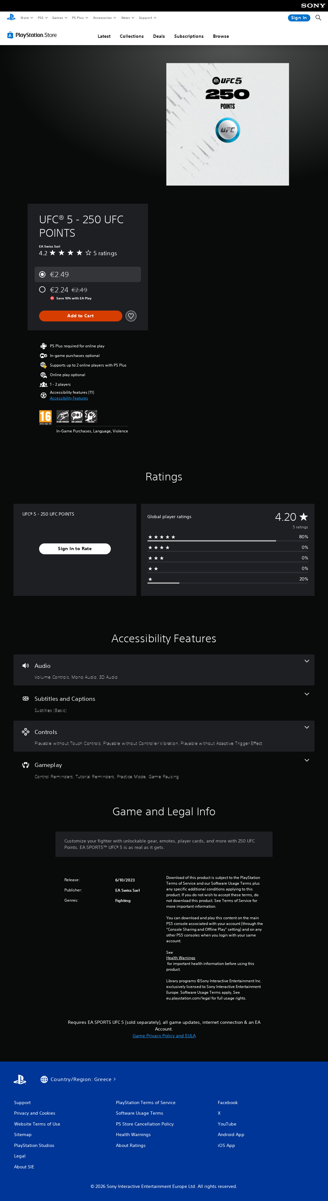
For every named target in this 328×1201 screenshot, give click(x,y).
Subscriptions (189, 36)
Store (24, 17)
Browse (221, 36)
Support (145, 17)
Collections (132, 36)
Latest (104, 36)
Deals (159, 36)
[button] (69, 398)
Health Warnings (180, 957)
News (125, 17)
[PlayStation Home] (11, 18)
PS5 (40, 17)
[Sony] (313, 10)
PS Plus (78, 17)
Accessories (102, 17)
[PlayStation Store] (33, 35)
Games (57, 17)
